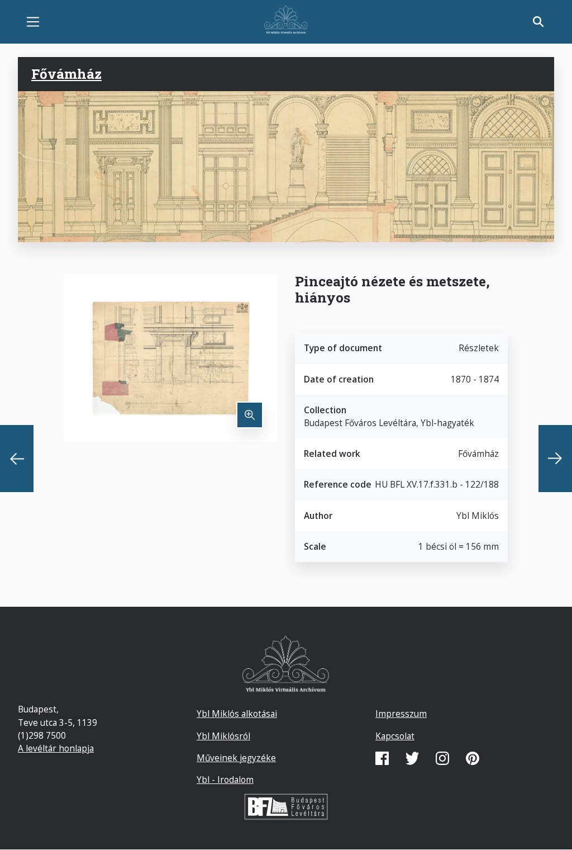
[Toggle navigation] (33, 21)
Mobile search (538, 22)
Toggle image (249, 415)
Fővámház (66, 74)
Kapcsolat (394, 736)
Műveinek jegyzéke (236, 758)
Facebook (382, 758)
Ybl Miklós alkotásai (237, 713)
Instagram (442, 758)
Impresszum (401, 713)
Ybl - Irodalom (225, 779)
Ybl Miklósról (223, 736)
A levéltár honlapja (56, 748)
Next (555, 458)
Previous (17, 458)
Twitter (412, 758)
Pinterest (472, 758)
